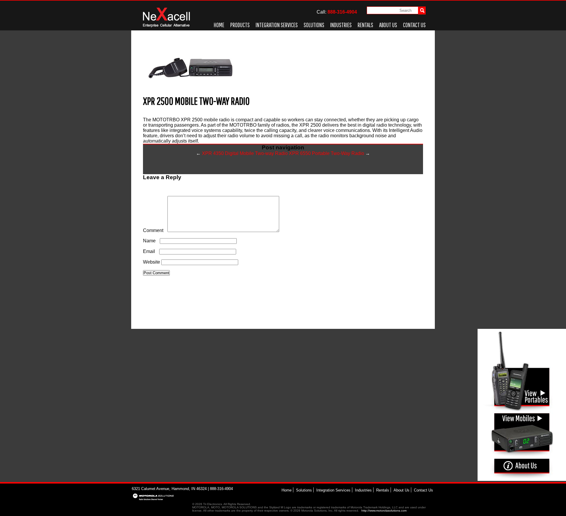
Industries (341, 24)
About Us (388, 24)
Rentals (365, 24)
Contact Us (414, 24)
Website (151, 261)
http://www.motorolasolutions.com (384, 510)
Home (219, 24)
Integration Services (277, 24)
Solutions (314, 24)
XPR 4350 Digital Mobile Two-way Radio (242, 153)
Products (240, 24)
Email (150, 251)
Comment (154, 230)
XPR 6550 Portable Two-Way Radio (329, 153)
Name (151, 240)
